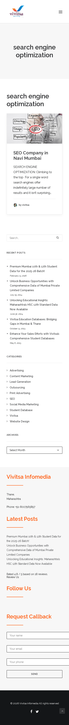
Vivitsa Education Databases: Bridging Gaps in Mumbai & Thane (33, 321)
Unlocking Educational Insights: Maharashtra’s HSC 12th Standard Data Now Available (34, 305)
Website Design (19, 421)
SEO (12, 398)
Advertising (17, 370)
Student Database (21, 410)
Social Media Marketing (24, 404)
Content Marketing (21, 376)
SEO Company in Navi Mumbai (30, 155)
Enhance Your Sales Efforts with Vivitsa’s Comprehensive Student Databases (34, 336)
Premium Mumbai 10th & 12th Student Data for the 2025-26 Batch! (33, 269)
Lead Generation (20, 381)
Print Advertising (20, 393)
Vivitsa (14, 415)
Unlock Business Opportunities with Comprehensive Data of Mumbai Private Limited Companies (35, 286)
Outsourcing (17, 387)
